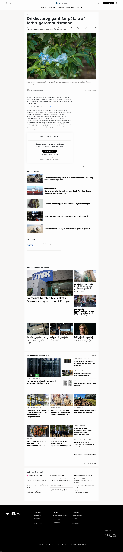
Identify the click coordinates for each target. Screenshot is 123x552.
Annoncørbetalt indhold (59, 525)
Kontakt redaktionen (77, 515)
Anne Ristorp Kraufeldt (37, 90)
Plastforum (53, 107)
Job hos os (74, 521)
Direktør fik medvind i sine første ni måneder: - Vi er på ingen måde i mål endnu (37, 485)
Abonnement (37, 515)
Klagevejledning (57, 522)
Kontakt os (74, 518)
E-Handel (61, 7)
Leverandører (70, 7)
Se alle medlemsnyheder (90, 463)
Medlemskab (37, 518)
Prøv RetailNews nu (49, 151)
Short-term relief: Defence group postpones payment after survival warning (83, 480)
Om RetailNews (76, 523)
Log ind (56, 154)
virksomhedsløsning (54, 159)
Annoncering (37, 521)
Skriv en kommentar (90, 167)
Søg (10, 3)
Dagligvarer (52, 7)
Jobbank (79, 7)
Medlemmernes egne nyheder (38, 355)
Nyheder (43, 7)
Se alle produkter (38, 523)
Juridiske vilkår (56, 519)
